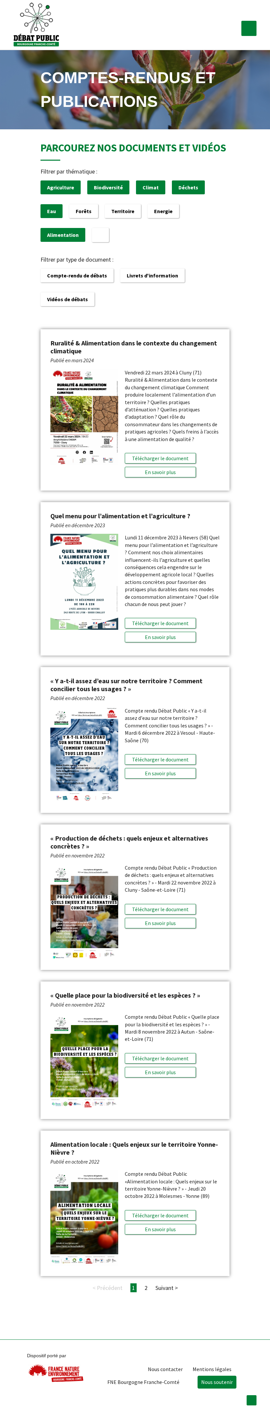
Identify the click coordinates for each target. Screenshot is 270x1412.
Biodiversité (108, 187)
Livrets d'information (152, 275)
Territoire (122, 211)
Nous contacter (165, 1369)
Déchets (188, 187)
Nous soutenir (217, 1382)
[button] (248, 28)
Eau (51, 211)
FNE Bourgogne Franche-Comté (143, 1382)
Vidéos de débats (67, 299)
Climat (151, 187)
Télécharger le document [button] (160, 458)
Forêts (84, 211)
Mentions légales (212, 1369)
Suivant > (166, 1288)
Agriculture (60, 187)
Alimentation (63, 235)
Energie (163, 211)
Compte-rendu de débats (77, 275)
